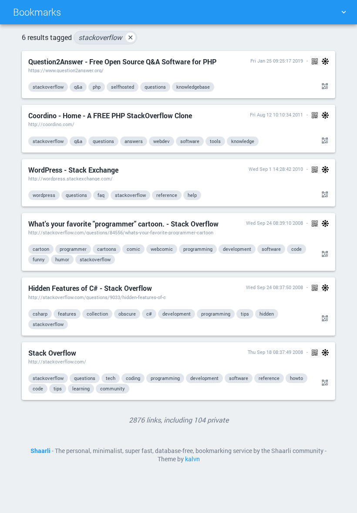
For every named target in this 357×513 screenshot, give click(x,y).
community (112, 388)
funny (39, 259)
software (189, 141)
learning (81, 388)
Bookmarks (37, 12)
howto (296, 378)
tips (245, 313)
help (192, 195)
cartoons (106, 249)
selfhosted (122, 86)
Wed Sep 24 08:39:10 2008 (274, 223)
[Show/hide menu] (343, 12)
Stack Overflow (52, 353)
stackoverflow (105, 37)
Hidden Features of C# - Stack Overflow (90, 288)
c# (149, 313)
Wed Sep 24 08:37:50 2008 (274, 287)
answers (134, 141)
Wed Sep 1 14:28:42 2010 (276, 169)
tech (110, 378)
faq (101, 195)
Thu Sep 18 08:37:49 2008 (275, 352)
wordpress (44, 195)
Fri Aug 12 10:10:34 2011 (276, 114)
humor (62, 259)
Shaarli (40, 451)
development (237, 249)
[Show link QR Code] (323, 86)
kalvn (192, 459)
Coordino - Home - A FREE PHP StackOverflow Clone (110, 115)
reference (166, 195)
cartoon (41, 249)
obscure (127, 313)
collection (97, 313)
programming (197, 249)
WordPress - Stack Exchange (73, 170)
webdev (161, 141)
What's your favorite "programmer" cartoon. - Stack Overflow (123, 224)
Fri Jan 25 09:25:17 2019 (276, 60)
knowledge (242, 141)
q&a (78, 86)
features (67, 313)
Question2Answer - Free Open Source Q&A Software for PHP (122, 61)
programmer (73, 249)
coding (133, 378)
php (97, 86)
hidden (266, 313)
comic (133, 249)
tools (215, 141)
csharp (40, 313)
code (296, 249)
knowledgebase (193, 86)
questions (155, 86)
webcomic (162, 249)
